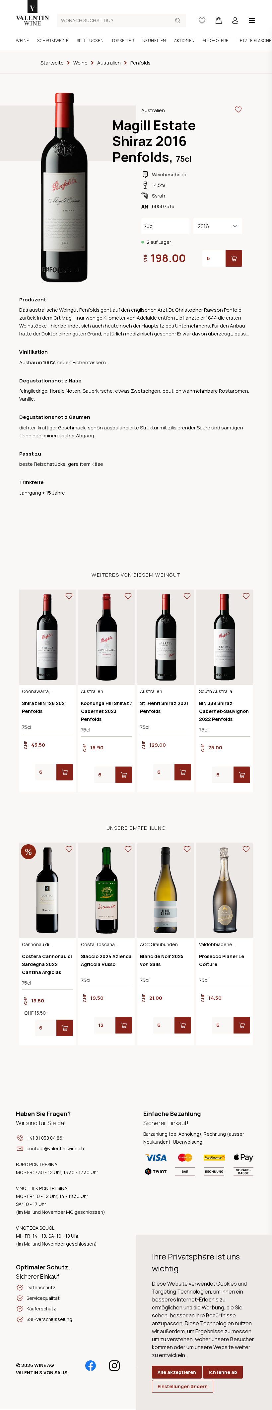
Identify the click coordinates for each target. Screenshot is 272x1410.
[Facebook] (90, 1366)
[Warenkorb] (218, 20)
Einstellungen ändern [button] (183, 1386)
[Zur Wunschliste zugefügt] (238, 109)
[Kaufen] (234, 258)
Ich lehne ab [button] (223, 1372)
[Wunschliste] (202, 20)
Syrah (158, 195)
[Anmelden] (235, 20)
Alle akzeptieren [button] (177, 1372)
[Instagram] (114, 1366)
